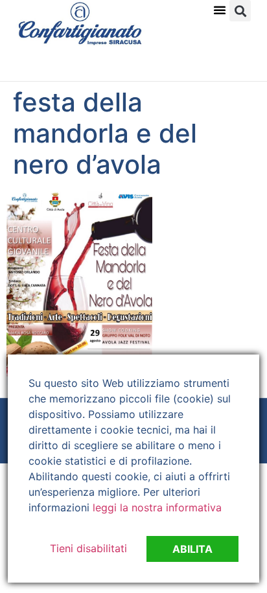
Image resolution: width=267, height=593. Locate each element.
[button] (219, 9)
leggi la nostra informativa (157, 507)
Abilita (192, 548)
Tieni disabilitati (88, 548)
